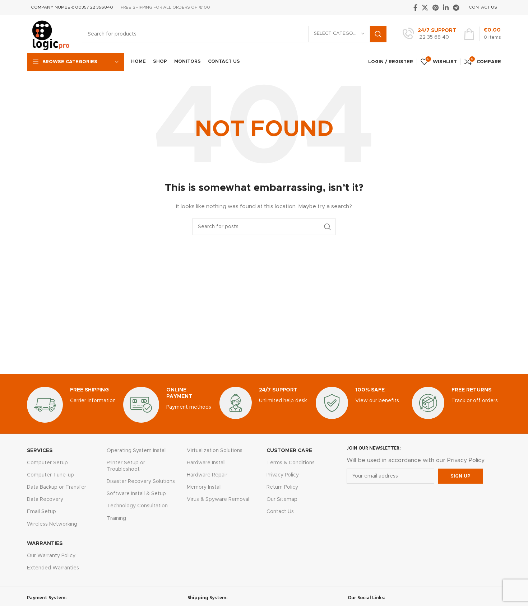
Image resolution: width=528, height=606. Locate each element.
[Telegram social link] (456, 7)
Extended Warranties (53, 567)
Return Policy (282, 487)
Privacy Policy (283, 475)
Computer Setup (47, 462)
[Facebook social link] (415, 7)
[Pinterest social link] (435, 7)
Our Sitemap (282, 499)
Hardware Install (206, 462)
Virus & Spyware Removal (218, 499)
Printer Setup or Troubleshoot (126, 466)
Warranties (44, 543)
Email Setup (41, 511)
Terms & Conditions (291, 462)
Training (116, 518)
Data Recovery (45, 499)
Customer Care (289, 450)
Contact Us (280, 511)
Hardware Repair (207, 475)
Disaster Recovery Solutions (141, 481)
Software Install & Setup (136, 493)
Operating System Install (137, 450)
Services (39, 450)
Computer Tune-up (50, 475)
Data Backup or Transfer (56, 487)
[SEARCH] (378, 34)
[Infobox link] (429, 34)
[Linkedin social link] (446, 7)
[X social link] (425, 7)
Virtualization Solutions (214, 450)
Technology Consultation (137, 505)
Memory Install (204, 487)
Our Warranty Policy (51, 555)
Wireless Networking (52, 524)
